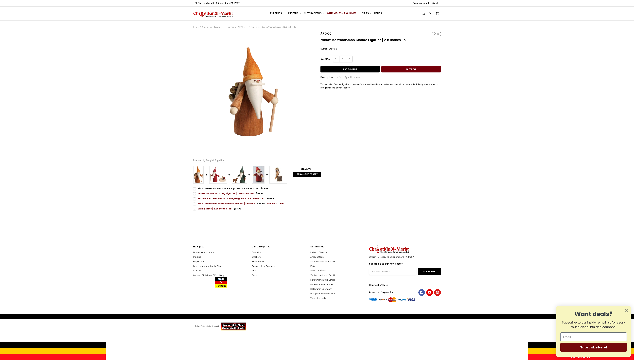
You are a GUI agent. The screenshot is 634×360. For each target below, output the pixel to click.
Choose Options (275, 204)
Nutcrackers (313, 13)
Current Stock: (328, 49)
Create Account (421, 3)
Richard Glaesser (319, 252)
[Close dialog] (626, 310)
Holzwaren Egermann (321, 289)
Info (339, 77)
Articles (197, 270)
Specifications (352, 77)
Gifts (365, 13)
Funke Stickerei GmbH (321, 284)
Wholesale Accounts (203, 252)
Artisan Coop (317, 257)
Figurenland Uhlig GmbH (322, 280)
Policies (197, 257)
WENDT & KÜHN (318, 270)
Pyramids (276, 13)
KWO (312, 266)
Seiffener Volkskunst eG (322, 261)
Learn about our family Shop (207, 266)
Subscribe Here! (593, 347)
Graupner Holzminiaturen (323, 293)
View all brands (318, 298)
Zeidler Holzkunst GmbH (322, 275)
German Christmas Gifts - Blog (208, 275)
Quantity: (325, 59)
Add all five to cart (307, 174)
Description (326, 77)
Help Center (199, 261)
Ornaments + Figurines (342, 13)
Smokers (293, 13)
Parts (378, 13)
